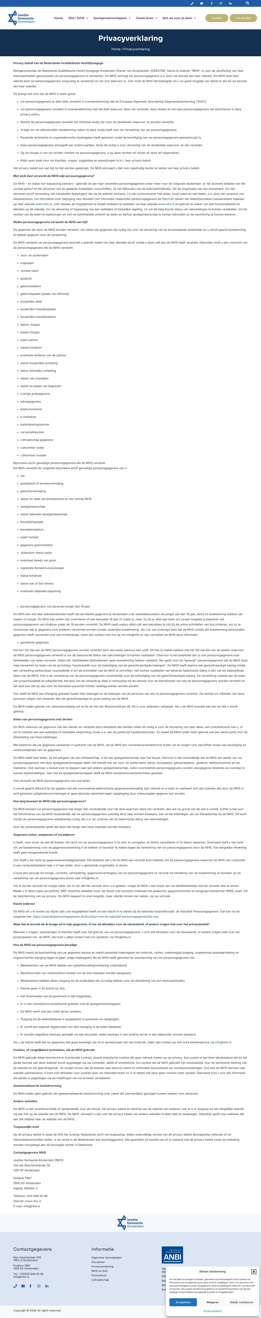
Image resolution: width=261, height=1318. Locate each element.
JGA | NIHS (76, 18)
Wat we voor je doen (177, 18)
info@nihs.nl (223, 1042)
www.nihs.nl (44, 204)
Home (58, 18)
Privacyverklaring (212, 1310)
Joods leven (145, 18)
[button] (254, 1271)
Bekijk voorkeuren (241, 1302)
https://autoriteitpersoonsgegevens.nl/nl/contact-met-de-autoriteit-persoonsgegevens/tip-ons (95, 916)
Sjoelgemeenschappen (110, 18)
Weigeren (212, 1302)
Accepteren (183, 1302)
